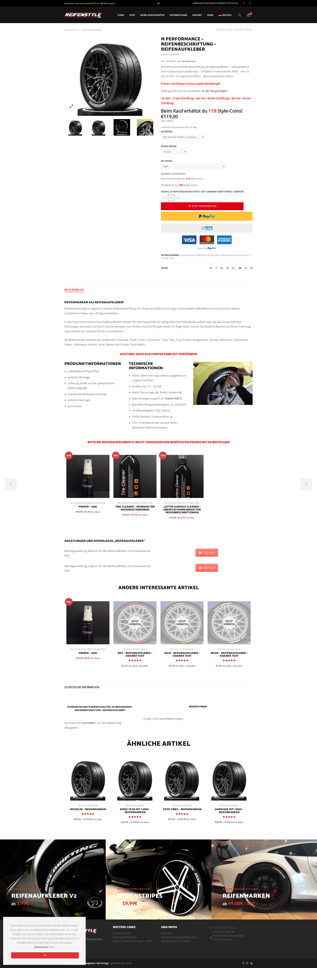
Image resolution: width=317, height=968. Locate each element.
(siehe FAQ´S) (174, 398)
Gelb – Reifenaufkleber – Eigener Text (182, 654)
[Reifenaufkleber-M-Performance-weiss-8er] (75, 127)
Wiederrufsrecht (170, 941)
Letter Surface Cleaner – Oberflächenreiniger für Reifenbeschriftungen (182, 509)
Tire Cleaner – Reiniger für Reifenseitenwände (135, 508)
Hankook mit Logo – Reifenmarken (229, 811)
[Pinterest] (227, 268)
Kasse (210, 15)
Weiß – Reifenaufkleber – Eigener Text (229, 654)
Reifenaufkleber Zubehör (88, 503)
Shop (132, 15)
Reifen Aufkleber (134, 649)
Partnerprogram (122, 933)
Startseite (72, 30)
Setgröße (166, 132)
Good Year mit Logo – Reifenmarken (135, 811)
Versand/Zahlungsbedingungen (178, 937)
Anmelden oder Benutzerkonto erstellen (215, 3)
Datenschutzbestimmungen (128, 941)
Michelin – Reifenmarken (88, 809)
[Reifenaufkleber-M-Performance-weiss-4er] (98, 127)
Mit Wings (166, 161)
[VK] (222, 268)
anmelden (89, 723)
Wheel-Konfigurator (152, 15)
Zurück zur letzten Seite (234, 30)
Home (121, 15)
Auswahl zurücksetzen (173, 173)
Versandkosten (188, 61)
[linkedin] (246, 268)
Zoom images (71, 106)
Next (306, 484)
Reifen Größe (168, 146)
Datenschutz (41, 947)
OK (45, 955)
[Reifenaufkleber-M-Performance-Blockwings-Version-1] (122, 127)
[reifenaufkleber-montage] (145, 127)
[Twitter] (211, 268)
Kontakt (197, 15)
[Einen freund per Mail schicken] (240, 268)
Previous (11, 484)
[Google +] (233, 268)
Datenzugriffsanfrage (125, 937)
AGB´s (150, 941)
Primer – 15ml (88, 506)
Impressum (167, 933)
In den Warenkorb (202, 206)
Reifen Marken (92, 30)
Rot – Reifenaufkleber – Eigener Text (135, 654)
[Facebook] (216, 268)
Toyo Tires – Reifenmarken (182, 809)
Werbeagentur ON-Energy (94, 963)
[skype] (251, 268)
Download (209, 552)
